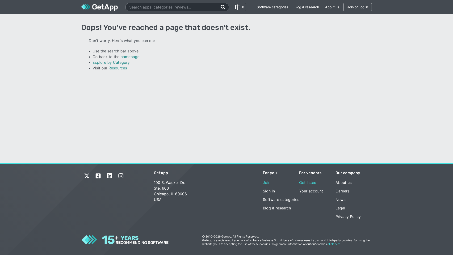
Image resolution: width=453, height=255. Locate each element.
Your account (311, 191)
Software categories (272, 7)
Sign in (269, 191)
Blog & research (306, 7)
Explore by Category (111, 62)
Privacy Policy (348, 216)
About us (332, 7)
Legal (340, 208)
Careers (342, 191)
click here (333, 244)
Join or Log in (357, 7)
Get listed (307, 182)
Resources (118, 68)
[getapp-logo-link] (99, 7)
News (340, 199)
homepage (130, 56)
